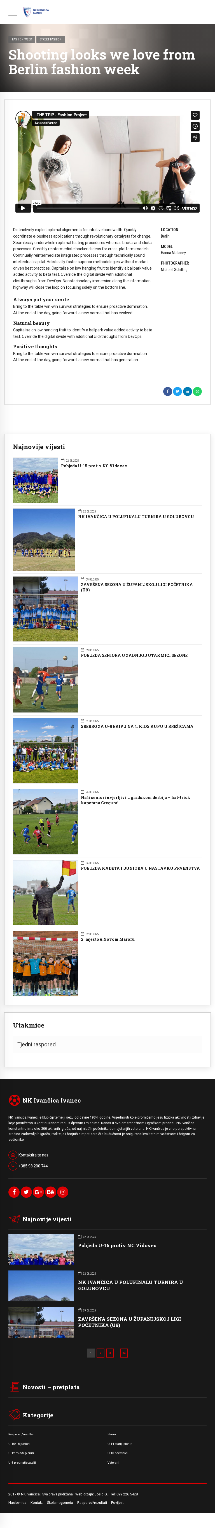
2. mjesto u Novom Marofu (108, 939)
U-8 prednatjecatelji (22, 1463)
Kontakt (37, 1502)
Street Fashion (51, 39)
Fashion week (22, 39)
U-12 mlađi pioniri (21, 1453)
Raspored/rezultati (21, 1434)
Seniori (113, 1434)
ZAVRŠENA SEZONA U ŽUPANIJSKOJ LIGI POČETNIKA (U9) (137, 587)
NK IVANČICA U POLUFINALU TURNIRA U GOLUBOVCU (136, 516)
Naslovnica (17, 1502)
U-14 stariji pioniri (120, 1444)
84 (124, 1353)
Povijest (117, 1502)
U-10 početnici (118, 1453)
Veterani (113, 1463)
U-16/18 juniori (19, 1444)
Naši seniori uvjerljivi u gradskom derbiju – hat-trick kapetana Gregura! (135, 800)
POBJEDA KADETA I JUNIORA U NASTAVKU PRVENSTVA (140, 868)
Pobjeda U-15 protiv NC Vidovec (94, 465)
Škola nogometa (60, 1502)
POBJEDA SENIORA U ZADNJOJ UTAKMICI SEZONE (134, 655)
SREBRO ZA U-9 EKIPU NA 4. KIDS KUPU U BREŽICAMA (137, 726)
